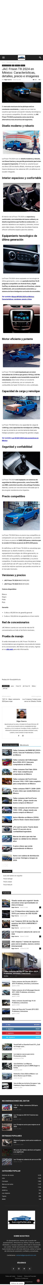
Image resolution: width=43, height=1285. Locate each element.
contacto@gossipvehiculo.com (26, 1255)
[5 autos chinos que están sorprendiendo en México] (7, 848)
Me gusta (37, 1024)
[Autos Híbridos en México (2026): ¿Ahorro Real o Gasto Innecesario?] (7, 819)
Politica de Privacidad (30, 1276)
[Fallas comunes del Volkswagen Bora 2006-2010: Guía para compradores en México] (7, 762)
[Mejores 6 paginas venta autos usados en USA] (7, 1142)
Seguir (38, 1029)
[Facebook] (19, 736)
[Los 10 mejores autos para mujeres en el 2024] (7, 1127)
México (22, 65)
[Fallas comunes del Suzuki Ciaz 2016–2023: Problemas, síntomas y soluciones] (21, 965)
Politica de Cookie (10, 1276)
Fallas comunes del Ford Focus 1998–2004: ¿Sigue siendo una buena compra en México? (25, 800)
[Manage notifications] (38, 1280)
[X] (30, 1269)
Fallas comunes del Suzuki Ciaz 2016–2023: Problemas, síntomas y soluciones (21, 972)
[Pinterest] (24, 1269)
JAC (19, 62)
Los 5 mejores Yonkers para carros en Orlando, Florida (31, 700)
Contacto (19, 1276)
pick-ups (5, 688)
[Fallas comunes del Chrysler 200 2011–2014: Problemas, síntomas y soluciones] (6, 984)
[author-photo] (21, 718)
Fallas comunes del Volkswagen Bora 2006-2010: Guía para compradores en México (25, 762)
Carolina (6, 976)
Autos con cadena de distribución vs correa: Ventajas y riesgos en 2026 (26, 858)
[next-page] (6, 865)
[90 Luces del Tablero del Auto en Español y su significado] (7, 1152)
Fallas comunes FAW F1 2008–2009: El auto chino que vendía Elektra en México (27, 791)
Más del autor (24, 745)
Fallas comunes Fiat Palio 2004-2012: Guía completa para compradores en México (25, 771)
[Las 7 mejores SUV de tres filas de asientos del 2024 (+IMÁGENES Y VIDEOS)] (6, 924)
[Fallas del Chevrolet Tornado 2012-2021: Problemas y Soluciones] (6, 1011)
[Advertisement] (21, 32)
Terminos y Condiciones (21, 1278)
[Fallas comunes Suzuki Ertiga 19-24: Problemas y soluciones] (6, 1003)
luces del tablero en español (12, 876)
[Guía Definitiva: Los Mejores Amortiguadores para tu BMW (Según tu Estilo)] (7, 1066)
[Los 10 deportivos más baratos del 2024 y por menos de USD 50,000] (6, 914)
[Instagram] (23, 736)
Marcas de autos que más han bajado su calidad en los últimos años (25, 839)
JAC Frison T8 (26, 686)
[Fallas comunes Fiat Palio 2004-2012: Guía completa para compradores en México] (7, 771)
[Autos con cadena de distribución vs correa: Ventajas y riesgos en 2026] (7, 858)
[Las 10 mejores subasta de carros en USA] (6, 935)
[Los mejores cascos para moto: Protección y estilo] (7, 1056)
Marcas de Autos (11, 62)
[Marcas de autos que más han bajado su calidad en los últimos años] (7, 838)
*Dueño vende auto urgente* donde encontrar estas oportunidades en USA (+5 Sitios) (25, 903)
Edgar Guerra (8, 79)
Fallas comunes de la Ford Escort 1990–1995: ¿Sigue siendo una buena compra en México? (25, 810)
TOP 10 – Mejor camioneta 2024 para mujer (11, 700)
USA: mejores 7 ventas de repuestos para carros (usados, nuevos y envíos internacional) (26, 944)
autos (12, 686)
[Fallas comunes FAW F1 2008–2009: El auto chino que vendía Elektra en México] (7, 791)
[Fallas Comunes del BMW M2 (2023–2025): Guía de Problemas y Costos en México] (7, 752)
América (17, 65)
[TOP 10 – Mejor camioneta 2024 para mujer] (7, 1107)
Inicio (3, 62)
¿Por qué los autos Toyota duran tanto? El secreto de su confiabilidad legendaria (25, 829)
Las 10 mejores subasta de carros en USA (27, 1159)
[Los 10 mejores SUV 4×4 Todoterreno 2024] (7, 1117)
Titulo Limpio (7, 882)
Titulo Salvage (7, 879)
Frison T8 (18, 686)
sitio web (9, 649)
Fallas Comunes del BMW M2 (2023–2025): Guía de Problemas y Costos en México (27, 752)
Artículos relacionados (10, 745)
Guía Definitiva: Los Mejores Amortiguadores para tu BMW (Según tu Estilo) (27, 1065)
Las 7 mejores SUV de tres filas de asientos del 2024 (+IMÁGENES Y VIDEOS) (25, 923)
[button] (3, 57)
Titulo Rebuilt (7, 885)
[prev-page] (3, 865)
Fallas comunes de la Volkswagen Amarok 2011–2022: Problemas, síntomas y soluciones (26, 992)
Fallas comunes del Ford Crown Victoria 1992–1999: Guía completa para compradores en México (26, 781)
